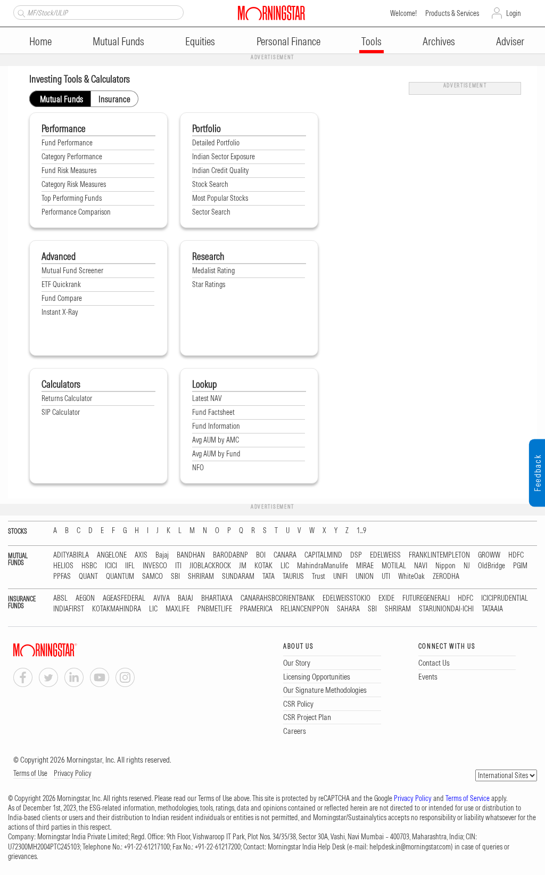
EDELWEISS (385, 555)
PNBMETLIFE (214, 609)
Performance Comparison (76, 212)
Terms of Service (467, 798)
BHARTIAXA (217, 598)
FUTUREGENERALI (426, 598)
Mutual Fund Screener (72, 270)
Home (40, 41)
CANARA (285, 555)
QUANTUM (120, 576)
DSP (356, 555)
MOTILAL (394, 566)
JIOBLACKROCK (210, 566)
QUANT (88, 576)
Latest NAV (207, 398)
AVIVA (161, 598)
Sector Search (211, 212)
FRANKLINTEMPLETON (439, 555)
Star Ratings (208, 284)
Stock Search (210, 184)
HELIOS (63, 566)
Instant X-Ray (60, 312)
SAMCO (152, 576)
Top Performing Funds (72, 198)
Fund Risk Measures (69, 170)
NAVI (420, 566)
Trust (318, 576)
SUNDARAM (238, 576)
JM (242, 566)
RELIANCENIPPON (304, 609)
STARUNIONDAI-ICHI (446, 609)
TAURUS (293, 576)
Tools (371, 41)
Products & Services (452, 13)
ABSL (60, 598)
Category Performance (72, 156)
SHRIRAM (201, 576)
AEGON (85, 598)
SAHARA (348, 609)
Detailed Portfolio (216, 143)
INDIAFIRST (68, 609)
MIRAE (365, 566)
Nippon (445, 566)
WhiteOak (411, 576)
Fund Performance (67, 143)
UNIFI (340, 576)
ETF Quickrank (61, 284)
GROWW (489, 555)
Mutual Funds (118, 41)
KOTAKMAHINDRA (116, 609)
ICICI (111, 566)
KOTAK (263, 566)
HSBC (89, 566)
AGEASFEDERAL (124, 598)
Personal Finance (288, 41)
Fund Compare (62, 298)
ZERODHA (446, 576)
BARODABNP (230, 555)
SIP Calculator (61, 412)
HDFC (516, 555)
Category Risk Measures (74, 184)
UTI (386, 576)
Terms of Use (30, 773)
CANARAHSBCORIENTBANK (278, 598)
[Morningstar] (66, 650)
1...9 (361, 531)
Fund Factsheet (213, 412)
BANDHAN (191, 555)
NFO (198, 467)
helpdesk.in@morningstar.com (410, 847)
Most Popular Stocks (220, 198)
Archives (439, 41)
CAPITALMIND (323, 555)
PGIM (520, 566)
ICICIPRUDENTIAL (504, 598)
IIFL (130, 566)
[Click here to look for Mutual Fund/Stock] (20, 12)
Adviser (510, 41)
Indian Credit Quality (220, 170)
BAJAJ (185, 598)
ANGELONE (112, 555)
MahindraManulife (322, 566)
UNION (365, 576)
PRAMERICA (256, 609)
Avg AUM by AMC (215, 440)
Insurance (114, 99)
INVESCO (155, 566)
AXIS (141, 555)
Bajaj (162, 555)
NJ (467, 566)
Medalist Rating (213, 270)
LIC (284, 566)
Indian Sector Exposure (223, 156)
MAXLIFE (177, 609)
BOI (261, 555)
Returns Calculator (67, 398)
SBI (175, 576)
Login (513, 13)
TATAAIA (492, 609)
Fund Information (216, 426)
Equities (200, 41)
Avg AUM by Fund (216, 454)
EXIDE (386, 598)
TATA (268, 576)
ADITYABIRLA (71, 555)
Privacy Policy (73, 773)
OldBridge (491, 566)
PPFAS (62, 576)
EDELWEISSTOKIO (346, 598)
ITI (178, 566)
